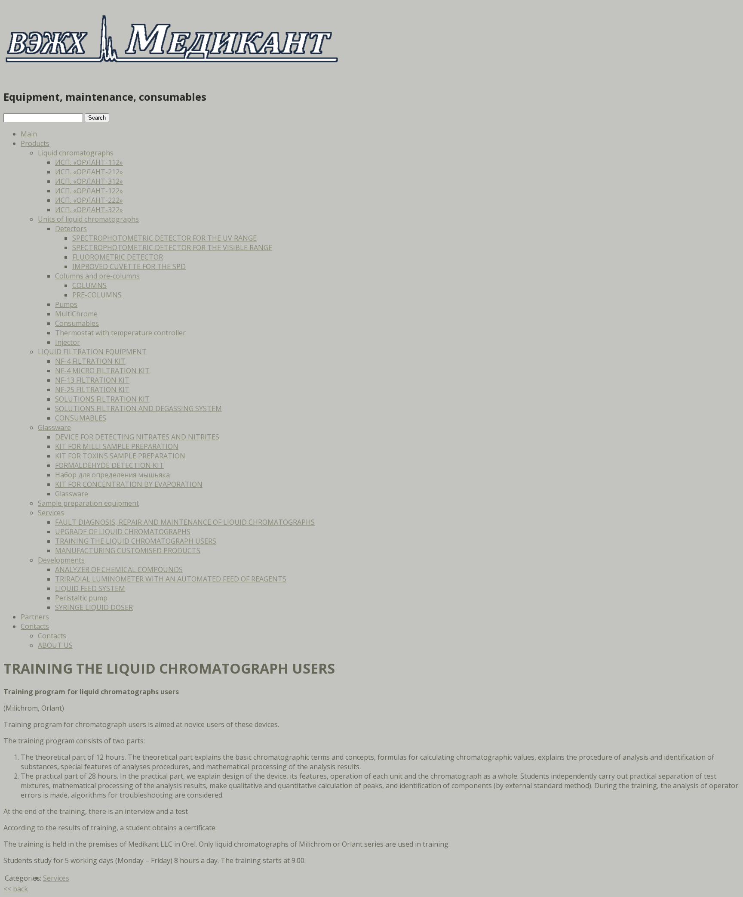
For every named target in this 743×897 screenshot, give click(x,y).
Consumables (77, 323)
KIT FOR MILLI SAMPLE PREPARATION (116, 446)
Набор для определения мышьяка (112, 474)
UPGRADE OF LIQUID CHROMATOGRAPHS (122, 531)
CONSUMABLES (80, 418)
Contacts (35, 626)
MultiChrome (76, 314)
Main (29, 134)
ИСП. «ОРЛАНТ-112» (89, 162)
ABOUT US (55, 645)
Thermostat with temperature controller (120, 332)
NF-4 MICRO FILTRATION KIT (102, 370)
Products (35, 143)
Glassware (54, 427)
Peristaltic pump (81, 598)
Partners (35, 617)
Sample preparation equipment (88, 503)
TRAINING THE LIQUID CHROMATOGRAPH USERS (135, 541)
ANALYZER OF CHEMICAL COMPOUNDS (119, 569)
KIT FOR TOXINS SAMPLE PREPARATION (120, 456)
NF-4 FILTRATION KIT (90, 361)
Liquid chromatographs (76, 153)
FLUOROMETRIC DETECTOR (117, 257)
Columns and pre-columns (97, 276)
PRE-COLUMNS (97, 295)
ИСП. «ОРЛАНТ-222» (89, 200)
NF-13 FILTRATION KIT (92, 380)
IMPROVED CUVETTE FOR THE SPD (129, 266)
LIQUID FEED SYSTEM (90, 588)
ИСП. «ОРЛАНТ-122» (89, 190)
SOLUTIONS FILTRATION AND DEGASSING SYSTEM (138, 408)
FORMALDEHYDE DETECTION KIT (109, 465)
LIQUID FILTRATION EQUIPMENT (92, 351)
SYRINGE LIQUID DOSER (94, 607)
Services (51, 512)
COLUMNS (89, 285)
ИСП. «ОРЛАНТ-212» (89, 171)
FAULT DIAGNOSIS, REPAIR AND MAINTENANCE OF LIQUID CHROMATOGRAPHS (185, 522)
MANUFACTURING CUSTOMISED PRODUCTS (127, 550)
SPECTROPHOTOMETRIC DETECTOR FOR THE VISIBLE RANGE (172, 247)
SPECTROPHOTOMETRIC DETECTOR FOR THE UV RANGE (164, 238)
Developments (61, 560)
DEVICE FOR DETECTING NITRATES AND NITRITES (137, 437)
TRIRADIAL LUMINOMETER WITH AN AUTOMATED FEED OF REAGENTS (170, 579)
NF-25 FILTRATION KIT (92, 389)
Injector (67, 342)
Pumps (66, 304)
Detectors (71, 228)
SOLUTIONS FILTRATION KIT (102, 399)
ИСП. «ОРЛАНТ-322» (89, 209)
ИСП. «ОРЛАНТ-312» (89, 181)
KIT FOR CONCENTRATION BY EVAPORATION (129, 484)
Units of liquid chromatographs (88, 219)
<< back (15, 889)
